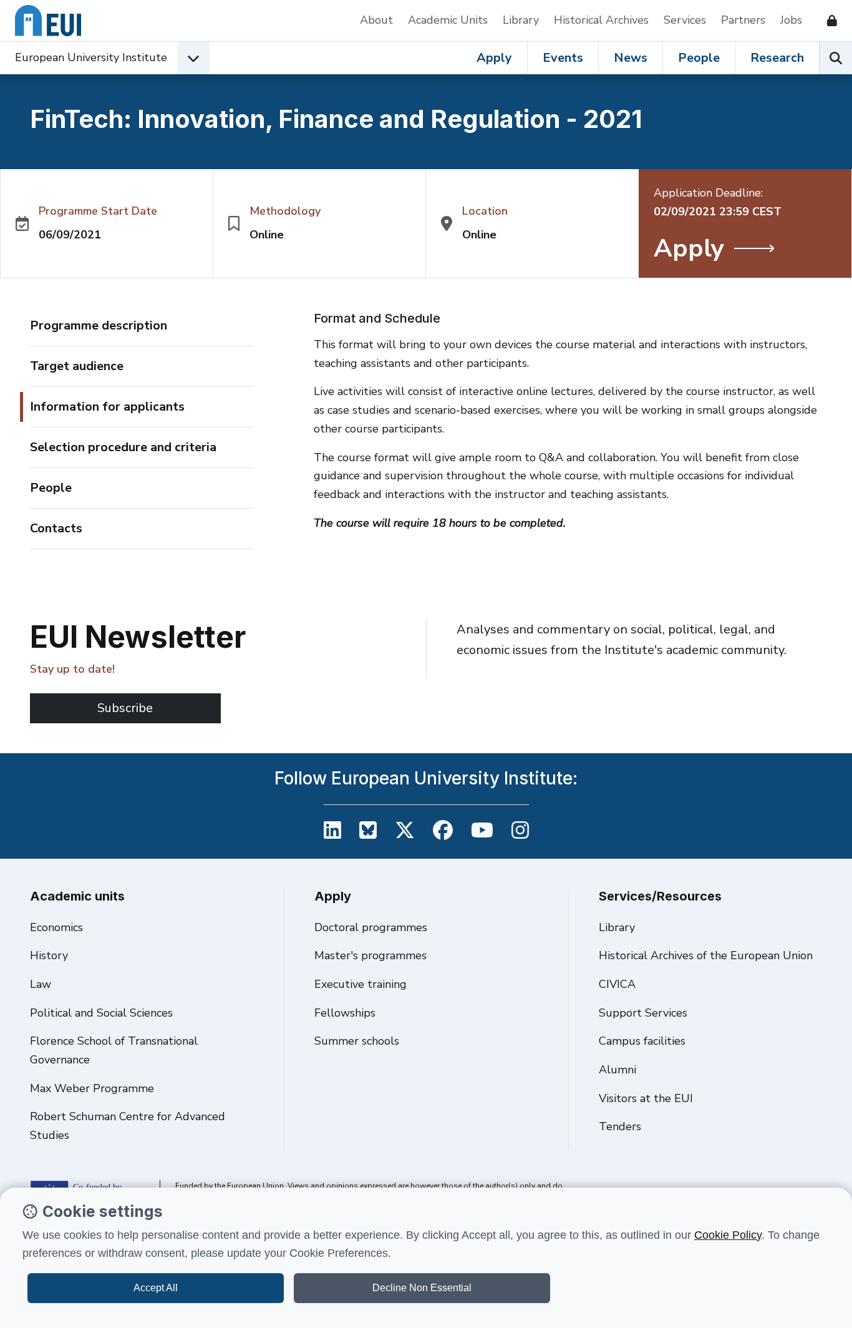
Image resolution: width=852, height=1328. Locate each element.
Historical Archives (601, 19)
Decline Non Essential (422, 1287)
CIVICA (617, 984)
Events (563, 57)
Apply (494, 57)
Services (685, 19)
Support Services (643, 1012)
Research (777, 57)
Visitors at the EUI (646, 1098)
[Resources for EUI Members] (827, 20)
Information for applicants (107, 406)
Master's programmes (370, 955)
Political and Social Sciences (101, 1012)
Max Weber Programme (92, 1088)
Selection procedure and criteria (123, 447)
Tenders (620, 1126)
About (376, 19)
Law (40, 984)
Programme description (98, 325)
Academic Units (448, 19)
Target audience (76, 366)
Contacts (56, 528)
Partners (743, 19)
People (699, 57)
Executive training (360, 984)
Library (521, 19)
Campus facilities (642, 1040)
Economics (56, 927)
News (630, 57)
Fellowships (344, 1012)
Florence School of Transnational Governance (114, 1050)
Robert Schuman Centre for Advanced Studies (127, 1126)
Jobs (791, 19)
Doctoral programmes (370, 927)
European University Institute (91, 57)
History (49, 955)
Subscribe (125, 708)
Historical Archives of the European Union (706, 955)
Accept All (155, 1287)
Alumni (617, 1069)
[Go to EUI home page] (48, 20)
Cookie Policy (728, 1235)
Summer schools (356, 1040)
